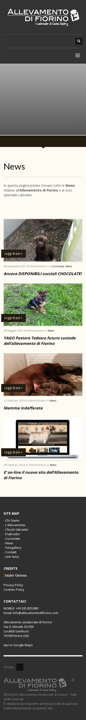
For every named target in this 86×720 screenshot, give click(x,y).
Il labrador (12, 534)
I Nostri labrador (17, 529)
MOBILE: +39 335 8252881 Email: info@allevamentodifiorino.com (31, 610)
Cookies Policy (14, 589)
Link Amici (12, 556)
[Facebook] (19, 667)
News (68, 266)
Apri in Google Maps (18, 645)
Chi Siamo (12, 520)
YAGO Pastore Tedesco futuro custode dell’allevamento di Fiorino (39, 340)
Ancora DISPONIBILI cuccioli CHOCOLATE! (43, 273)
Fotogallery (13, 547)
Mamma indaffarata (23, 408)
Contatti (10, 552)
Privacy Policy (13, 585)
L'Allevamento (15, 525)
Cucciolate (57, 266)
